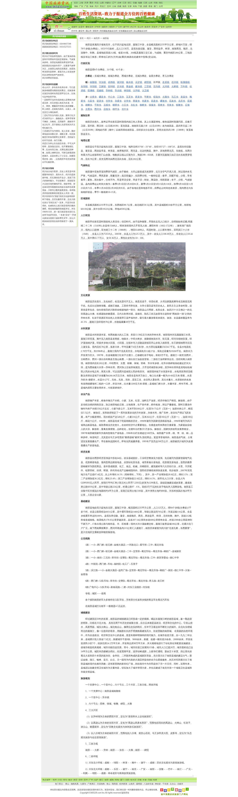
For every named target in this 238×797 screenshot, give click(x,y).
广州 (91, 780)
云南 (114, 6)
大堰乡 (165, 97)
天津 (86, 3)
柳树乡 (143, 105)
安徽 (135, 3)
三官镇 (147, 86)
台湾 (161, 6)
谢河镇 (120, 82)
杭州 (55, 780)
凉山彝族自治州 (140, 31)
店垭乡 (106, 109)
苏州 (86, 780)
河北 (97, 3)
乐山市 (140, 27)
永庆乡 (181, 101)
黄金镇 (129, 86)
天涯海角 (101, 784)
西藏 (119, 6)
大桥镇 (174, 86)
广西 (86, 6)
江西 (145, 3)
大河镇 (165, 86)
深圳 (81, 780)
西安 (75, 780)
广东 (81, 6)
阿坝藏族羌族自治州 (108, 31)
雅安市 (81, 31)
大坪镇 (136, 90)
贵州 (109, 6)
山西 (102, 3)
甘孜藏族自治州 (125, 31)
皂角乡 (170, 105)
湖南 (76, 6)
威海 (112, 780)
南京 (70, 780)
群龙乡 (138, 97)
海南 (91, 6)
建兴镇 (138, 86)
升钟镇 (109, 90)
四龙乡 (154, 101)
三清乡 (120, 97)
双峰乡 (161, 105)
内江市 (133, 27)
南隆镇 (93, 82)
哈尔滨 (133, 780)
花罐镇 (100, 90)
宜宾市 (155, 27)
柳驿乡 (116, 105)
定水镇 (120, 86)
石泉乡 (172, 101)
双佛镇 (91, 90)
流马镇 (156, 86)
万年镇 (184, 86)
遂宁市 (126, 27)
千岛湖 (165, 784)
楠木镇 (129, 82)
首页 (82, 38)
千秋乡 (97, 105)
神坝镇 (127, 90)
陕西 (124, 6)
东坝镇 (84, 86)
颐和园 (115, 784)
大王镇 (145, 90)
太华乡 (127, 101)
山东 (150, 3)
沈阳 (127, 780)
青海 (135, 6)
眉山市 (88, 31)
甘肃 (130, 6)
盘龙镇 (165, 82)
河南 (156, 3)
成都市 (74, 27)
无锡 (150, 780)
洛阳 (106, 780)
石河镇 (174, 82)
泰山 (108, 784)
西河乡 (97, 109)
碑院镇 (147, 82)
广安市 (162, 27)
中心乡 (111, 97)
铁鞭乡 (179, 105)
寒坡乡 (136, 101)
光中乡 (125, 109)
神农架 (158, 784)
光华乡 (109, 101)
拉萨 (96, 780)
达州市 (169, 27)
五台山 (173, 784)
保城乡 (152, 105)
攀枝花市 (89, 27)
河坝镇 (93, 86)
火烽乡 (93, 97)
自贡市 (81, 27)
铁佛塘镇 (185, 82)
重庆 (91, 3)
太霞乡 (88, 109)
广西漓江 (91, 784)
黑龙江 (103, 6)
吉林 (119, 3)
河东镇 (102, 82)
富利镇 (111, 86)
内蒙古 (108, 3)
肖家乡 (145, 101)
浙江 (130, 3)
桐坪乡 (116, 109)
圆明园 (139, 784)
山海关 (132, 784)
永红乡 (134, 105)
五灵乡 (129, 97)
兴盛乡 (118, 101)
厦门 (122, 780)
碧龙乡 (100, 101)
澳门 (156, 6)
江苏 (124, 3)
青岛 (65, 780)
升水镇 (118, 90)
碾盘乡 (102, 97)
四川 (97, 6)
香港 (150, 6)
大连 (60, 780)
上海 (81, 3)
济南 (140, 780)
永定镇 (138, 82)
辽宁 (114, 3)
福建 (140, 3)
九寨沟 (83, 784)
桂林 (155, 780)
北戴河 (180, 784)
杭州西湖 (123, 784)
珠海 (117, 780)
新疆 (145, 6)
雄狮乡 (88, 105)
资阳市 (96, 31)
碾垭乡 (163, 101)
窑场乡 (156, 97)
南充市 (147, 27)
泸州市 (98, 27)
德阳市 (105, 27)
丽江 (101, 780)
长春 (145, 780)
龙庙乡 (184, 97)
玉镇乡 (106, 105)
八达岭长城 (148, 784)
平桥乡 (147, 97)
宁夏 (140, 6)
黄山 (67, 784)
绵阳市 (112, 27)
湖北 (161, 3)
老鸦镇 (111, 82)
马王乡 (174, 97)
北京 (76, 3)
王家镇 (102, 86)
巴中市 (74, 31)
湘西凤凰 (75, 784)
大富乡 (91, 101)
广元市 (119, 27)
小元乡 (125, 105)
